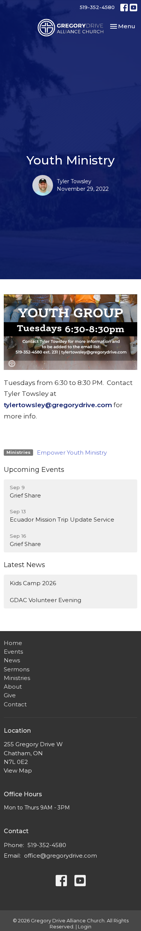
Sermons (16, 669)
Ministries (17, 678)
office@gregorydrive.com (60, 855)
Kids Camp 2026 (33, 583)
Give (10, 695)
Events (13, 651)
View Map (18, 770)
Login (84, 926)
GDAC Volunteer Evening (45, 600)
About (13, 686)
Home (13, 643)
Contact (15, 704)
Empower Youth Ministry (72, 452)
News (12, 660)
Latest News (24, 565)
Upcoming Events (34, 470)
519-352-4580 (97, 7)
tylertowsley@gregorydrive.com (58, 405)
